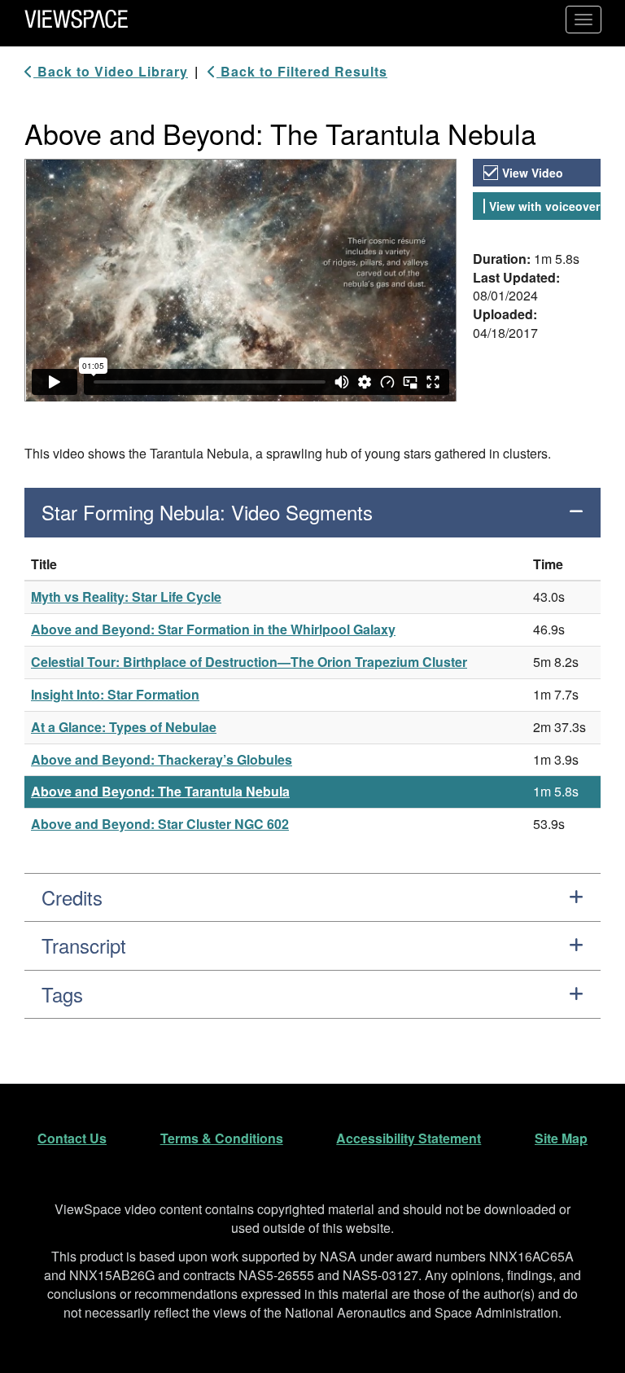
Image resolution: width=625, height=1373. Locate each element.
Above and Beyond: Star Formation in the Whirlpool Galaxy (213, 629)
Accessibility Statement (408, 1138)
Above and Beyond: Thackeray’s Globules (161, 759)
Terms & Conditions (221, 1138)
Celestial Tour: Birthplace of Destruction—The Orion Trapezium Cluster (249, 661)
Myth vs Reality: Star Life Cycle (126, 596)
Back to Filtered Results (301, 72)
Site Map (561, 1138)
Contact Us (72, 1138)
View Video (532, 172)
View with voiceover (544, 206)
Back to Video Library (110, 72)
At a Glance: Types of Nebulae (123, 726)
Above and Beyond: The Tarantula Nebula (160, 791)
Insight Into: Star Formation (115, 694)
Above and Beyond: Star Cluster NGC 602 (160, 823)
